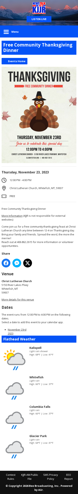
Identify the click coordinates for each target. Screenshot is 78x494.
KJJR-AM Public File (29, 477)
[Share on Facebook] (6, 263)
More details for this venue (18, 299)
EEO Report (68, 477)
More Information (12, 216)
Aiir (40, 490)
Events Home (16, 61)
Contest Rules (10, 477)
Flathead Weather (19, 339)
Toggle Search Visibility (70, 31)
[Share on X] (27, 263)
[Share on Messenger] (16, 263)
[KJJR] (39, 8)
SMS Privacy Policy (50, 477)
